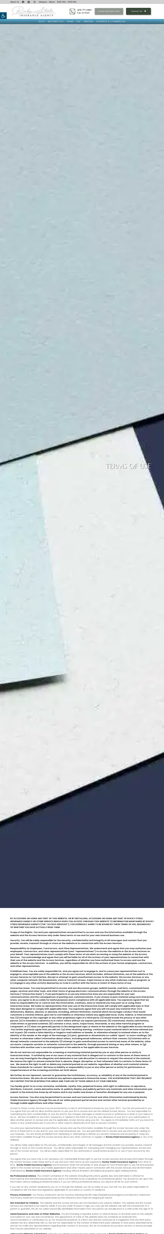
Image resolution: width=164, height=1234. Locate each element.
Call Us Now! (83, 13)
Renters (89, 21)
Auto (42, 21)
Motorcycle (56, 21)
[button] (3, 15)
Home (70, 21)
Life (79, 21)
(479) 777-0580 (84, 10)
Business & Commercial (111, 21)
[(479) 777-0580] (72, 11)
